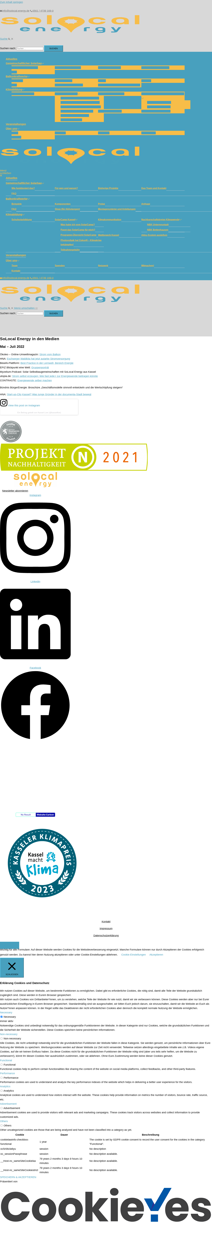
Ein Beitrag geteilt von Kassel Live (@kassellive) (39, 412)
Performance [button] (7, 1073)
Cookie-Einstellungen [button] (133, 954)
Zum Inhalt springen (11, 2)
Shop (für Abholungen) (69, 85)
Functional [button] (6, 1060)
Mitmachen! (148, 132)
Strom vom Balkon (50, 354)
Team (15, 132)
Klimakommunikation (111, 93)
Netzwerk (103, 132)
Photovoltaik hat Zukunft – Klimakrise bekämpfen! (81, 242)
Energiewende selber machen (34, 380)
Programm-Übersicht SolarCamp (81, 106)
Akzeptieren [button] (156, 954)
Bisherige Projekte (109, 67)
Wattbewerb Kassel (110, 111)
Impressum (106, 928)
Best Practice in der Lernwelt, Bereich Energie (46, 363)
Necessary (10, 1016)
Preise (102, 80)
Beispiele (17, 80)
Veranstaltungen (16, 124)
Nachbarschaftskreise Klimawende (162, 93)
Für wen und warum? (68, 67)
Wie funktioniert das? (25, 67)
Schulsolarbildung (23, 93)
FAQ (14, 72)
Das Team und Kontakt (155, 67)
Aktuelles (11, 59)
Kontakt (16, 137)
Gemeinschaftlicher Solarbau (24, 63)
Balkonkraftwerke (16, 76)
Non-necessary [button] (8, 1034)
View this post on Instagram (23, 405)
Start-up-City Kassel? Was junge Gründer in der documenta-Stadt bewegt (49, 394)
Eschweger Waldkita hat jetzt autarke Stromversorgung (38, 358)
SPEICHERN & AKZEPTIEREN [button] (18, 1177)
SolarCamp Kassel (66, 93)
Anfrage (146, 80)
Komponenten (63, 80)
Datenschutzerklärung (106, 935)
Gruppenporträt (40, 367)
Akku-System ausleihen (155, 111)
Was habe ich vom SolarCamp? (80, 98)
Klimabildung (14, 89)
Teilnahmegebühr (71, 119)
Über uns (11, 128)
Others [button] (4, 1121)
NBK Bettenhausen (159, 106)
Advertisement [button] (8, 1103)
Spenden (60, 132)
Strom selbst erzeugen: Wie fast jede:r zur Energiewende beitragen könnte (55, 376)
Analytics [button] (5, 1086)
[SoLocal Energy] (72, 34)
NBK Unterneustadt (159, 102)
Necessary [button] (6, 1012)
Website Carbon (45, 814)
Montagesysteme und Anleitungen (119, 85)
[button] (6, 38)
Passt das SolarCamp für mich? (80, 102)
